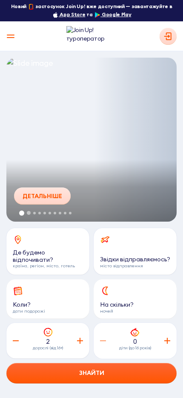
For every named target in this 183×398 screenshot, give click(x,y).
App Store (72, 14)
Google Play (115, 14)
